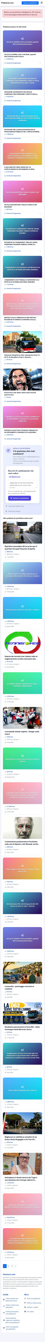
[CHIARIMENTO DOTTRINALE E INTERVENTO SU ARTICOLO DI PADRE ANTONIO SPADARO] (22, 273)
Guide (5, 1294)
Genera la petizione (21, 498)
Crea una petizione (30, 3)
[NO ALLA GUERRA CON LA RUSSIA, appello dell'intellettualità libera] (22, 47)
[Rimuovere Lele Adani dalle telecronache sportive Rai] (22, 386)
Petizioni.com (7, 3)
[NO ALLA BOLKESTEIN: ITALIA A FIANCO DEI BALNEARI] (22, 198)
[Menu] (41, 3)
